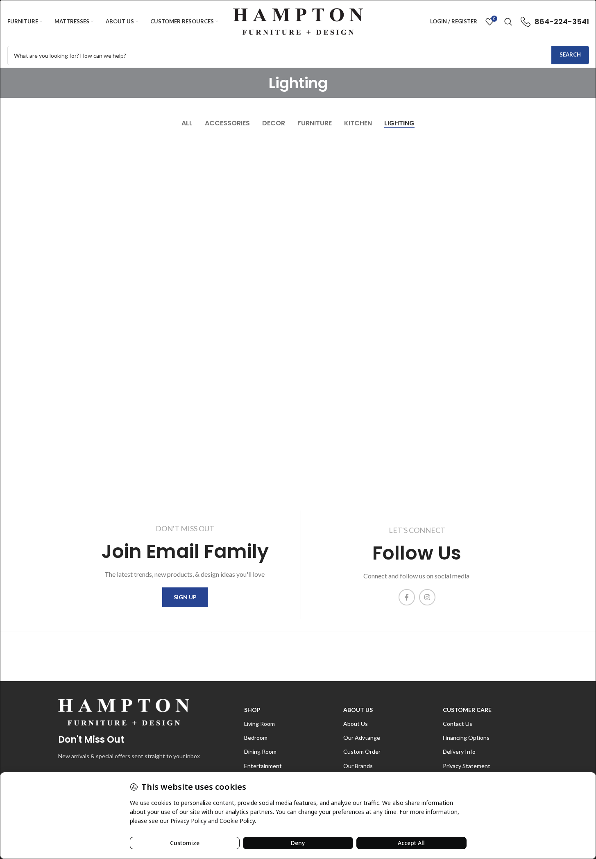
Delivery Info (459, 751)
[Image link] (123, 711)
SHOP (252, 709)
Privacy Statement (466, 765)
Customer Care (467, 709)
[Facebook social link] (407, 597)
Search (570, 54)
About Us (358, 709)
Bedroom (255, 737)
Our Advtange (361, 737)
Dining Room (260, 751)
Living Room (259, 723)
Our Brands (358, 765)
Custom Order (362, 751)
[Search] (508, 22)
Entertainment (263, 765)
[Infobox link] (555, 22)
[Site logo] (298, 21)
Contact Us (457, 723)
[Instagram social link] (427, 597)
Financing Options (466, 737)
